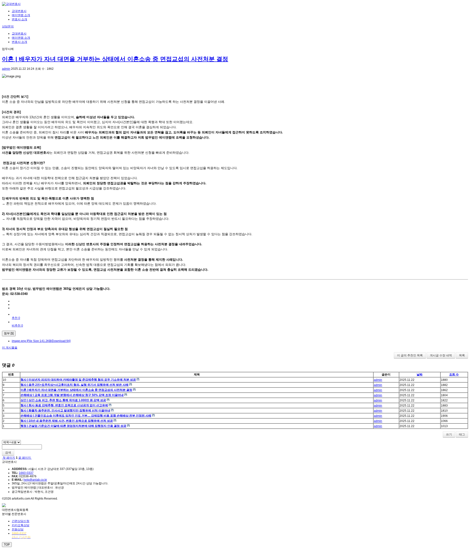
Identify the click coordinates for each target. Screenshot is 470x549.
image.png (41, 341)
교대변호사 (19, 11)
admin (6, 68)
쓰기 (449, 434)
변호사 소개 (19, 19)
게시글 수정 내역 (441, 355)
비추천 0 (17, 325)
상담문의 (8, 26)
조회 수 (454, 374)
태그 (462, 434)
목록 (462, 355)
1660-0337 (26, 473)
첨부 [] (9, 333)
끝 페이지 (25, 457)
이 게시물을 (9, 347)
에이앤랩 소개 (21, 15)
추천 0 (16, 318)
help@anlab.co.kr (35, 479)
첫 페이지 (8, 457)
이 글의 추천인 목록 (410, 355)
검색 (8, 452)
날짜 (420, 374)
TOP (7, 544)
